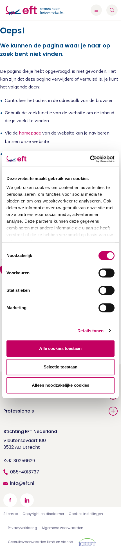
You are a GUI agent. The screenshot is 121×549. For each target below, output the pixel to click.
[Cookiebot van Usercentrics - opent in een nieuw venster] (90, 159)
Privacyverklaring (22, 527)
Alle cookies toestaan (60, 348)
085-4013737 (24, 472)
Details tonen (90, 330)
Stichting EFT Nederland (30, 431)
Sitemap (10, 513)
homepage (30, 133)
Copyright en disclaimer (43, 513)
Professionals (18, 411)
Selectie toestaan (61, 367)
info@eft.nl (22, 483)
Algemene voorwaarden (62, 527)
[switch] (106, 272)
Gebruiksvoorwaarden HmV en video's (40, 541)
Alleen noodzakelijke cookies (60, 385)
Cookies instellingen (86, 513)
